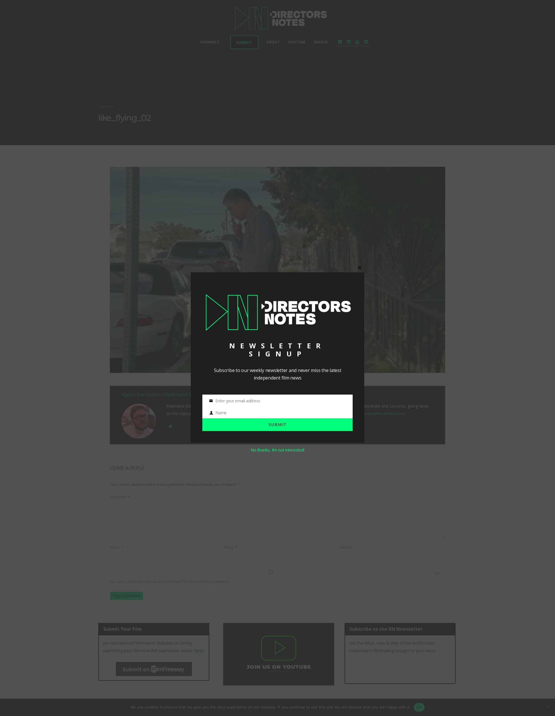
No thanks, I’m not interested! (277, 450)
